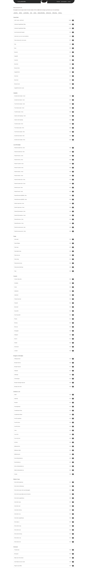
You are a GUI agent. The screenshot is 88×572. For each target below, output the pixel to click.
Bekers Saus (55, 12)
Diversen (60, 12)
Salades (20, 12)
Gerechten (16, 12)
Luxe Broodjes (26, 12)
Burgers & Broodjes (41, 12)
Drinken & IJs (48, 12)
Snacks (35, 12)
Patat (31, 12)
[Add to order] (73, 20)
